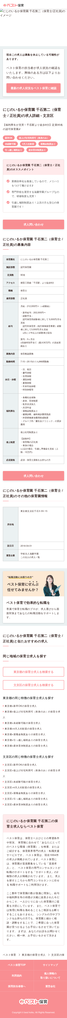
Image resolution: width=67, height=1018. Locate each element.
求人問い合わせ (34, 224)
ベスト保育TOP (17, 965)
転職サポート (18, 884)
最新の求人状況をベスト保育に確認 (33, 88)
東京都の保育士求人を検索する (34, 672)
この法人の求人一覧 (30, 557)
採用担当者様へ (17, 986)
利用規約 (17, 975)
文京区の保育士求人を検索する (34, 685)
